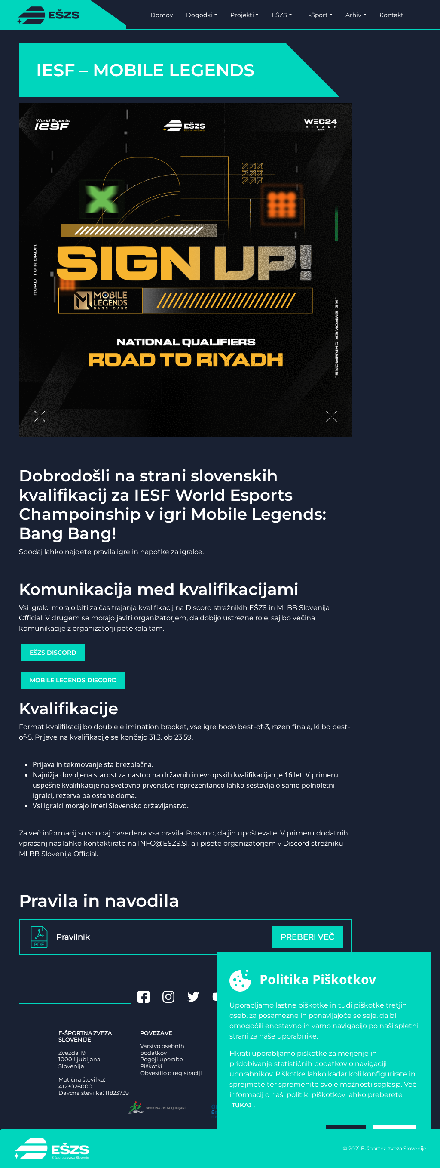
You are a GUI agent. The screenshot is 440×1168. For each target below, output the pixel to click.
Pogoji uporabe (161, 1059)
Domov (161, 15)
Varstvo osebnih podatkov (162, 1049)
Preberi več (307, 937)
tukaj (241, 1105)
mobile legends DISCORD (73, 680)
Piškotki (151, 1066)
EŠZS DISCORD (53, 652)
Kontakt (391, 15)
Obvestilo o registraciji (171, 1073)
